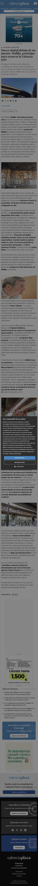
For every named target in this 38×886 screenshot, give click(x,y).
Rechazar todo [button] (19, 462)
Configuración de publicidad (17, 449)
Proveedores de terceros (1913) (12, 437)
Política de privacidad (15, 453)
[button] (19, 467)
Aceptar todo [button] (19, 458)
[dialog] (19, 443)
